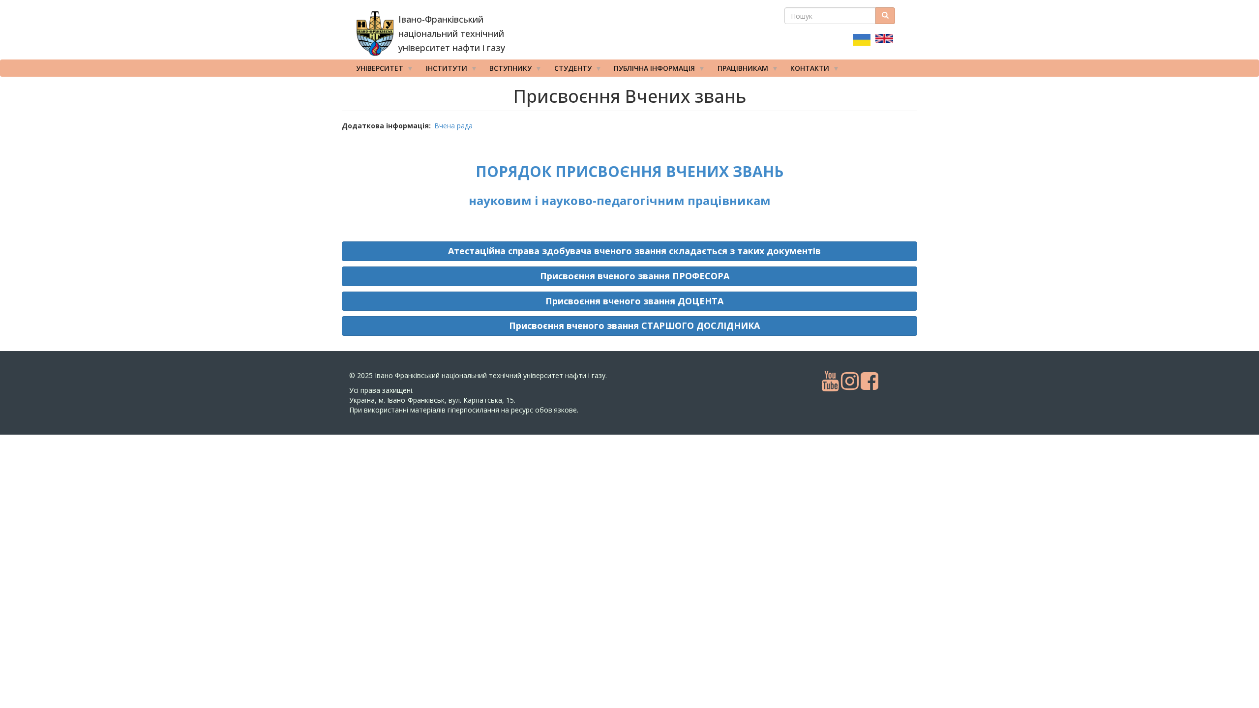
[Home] (375, 33)
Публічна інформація (651, 70)
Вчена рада (453, 125)
